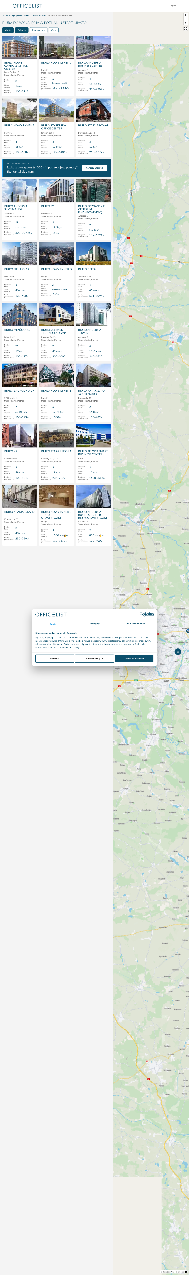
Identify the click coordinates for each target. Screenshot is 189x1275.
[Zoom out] (186, 19)
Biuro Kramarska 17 (19, 511)
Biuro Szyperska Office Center (53, 127)
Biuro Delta (87, 269)
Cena (53, 30)
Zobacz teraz (19, 91)
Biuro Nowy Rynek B (56, 390)
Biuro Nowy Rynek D (56, 269)
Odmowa (54, 658)
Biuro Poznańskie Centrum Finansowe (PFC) (91, 209)
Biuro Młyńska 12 (17, 329)
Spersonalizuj (93, 658)
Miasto (8, 30)
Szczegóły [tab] (95, 623)
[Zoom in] (186, 15)
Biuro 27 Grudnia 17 (19, 390)
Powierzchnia (38, 30)
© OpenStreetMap (167, 1272)
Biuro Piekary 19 (16, 269)
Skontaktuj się (94, 168)
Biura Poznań (39, 15)
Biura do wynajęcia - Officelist (17, 15)
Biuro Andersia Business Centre (90, 64)
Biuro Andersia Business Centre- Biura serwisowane (93, 514)
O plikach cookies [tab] (136, 623)
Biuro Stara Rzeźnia (56, 451)
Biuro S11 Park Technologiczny (54, 331)
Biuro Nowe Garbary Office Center (16, 65)
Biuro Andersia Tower (89, 331)
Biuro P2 (47, 206)
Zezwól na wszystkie (134, 658)
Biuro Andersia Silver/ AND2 (15, 207)
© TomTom (180, 1272)
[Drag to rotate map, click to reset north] (186, 23)
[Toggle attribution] (186, 1271)
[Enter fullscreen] (186, 29)
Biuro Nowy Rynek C (56, 62)
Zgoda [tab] (53, 624)
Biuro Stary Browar (93, 125)
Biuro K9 (10, 451)
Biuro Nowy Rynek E (19, 125)
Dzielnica (21, 30)
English (173, 5)
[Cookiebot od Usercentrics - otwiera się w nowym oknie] (142, 614)
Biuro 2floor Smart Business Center (93, 452)
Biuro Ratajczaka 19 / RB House (91, 392)
